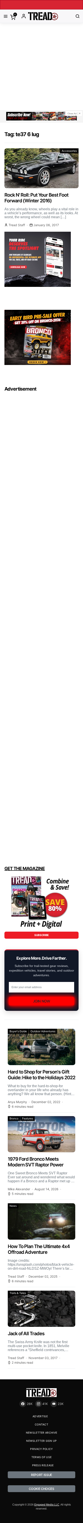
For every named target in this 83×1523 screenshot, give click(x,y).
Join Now (41, 1001)
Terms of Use (41, 1457)
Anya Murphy (17, 1102)
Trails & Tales (18, 1293)
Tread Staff (17, 225)
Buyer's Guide (18, 1031)
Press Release (43, 1465)
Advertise (40, 1416)
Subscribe (41, 935)
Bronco (14, 1118)
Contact (41, 1424)
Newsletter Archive (41, 1432)
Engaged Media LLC (46, 1504)
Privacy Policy (41, 1449)
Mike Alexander (19, 1189)
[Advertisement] (41, 66)
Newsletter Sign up (41, 1440)
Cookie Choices (41, 1489)
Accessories (69, 150)
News (13, 1205)
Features (27, 1118)
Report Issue (41, 1475)
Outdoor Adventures (43, 1031)
